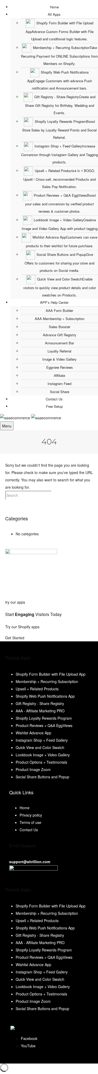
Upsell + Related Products (37, 688)
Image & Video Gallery (59, 359)
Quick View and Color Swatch (40, 747)
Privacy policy (31, 815)
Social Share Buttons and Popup (42, 776)
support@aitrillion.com (29, 861)
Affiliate (59, 375)
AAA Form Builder (59, 310)
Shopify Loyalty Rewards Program (44, 718)
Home (25, 807)
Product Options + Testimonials (41, 762)
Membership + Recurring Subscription (47, 681)
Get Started (15, 637)
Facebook (29, 1038)
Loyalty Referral (59, 351)
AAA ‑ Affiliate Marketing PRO (40, 710)
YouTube (28, 1045)
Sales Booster (59, 326)
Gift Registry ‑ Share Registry (40, 703)
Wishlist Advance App (33, 732)
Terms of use (30, 822)
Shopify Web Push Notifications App (45, 696)
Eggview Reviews (59, 367)
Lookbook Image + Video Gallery (43, 754)
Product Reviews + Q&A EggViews (44, 725)
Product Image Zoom (33, 769)
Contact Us (29, 829)
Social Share (59, 391)
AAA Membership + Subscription (59, 318)
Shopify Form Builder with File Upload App (50, 674)
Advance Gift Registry (59, 334)
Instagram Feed (59, 383)
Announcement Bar (59, 342)
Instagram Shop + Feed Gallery (42, 740)
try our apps (15, 602)
